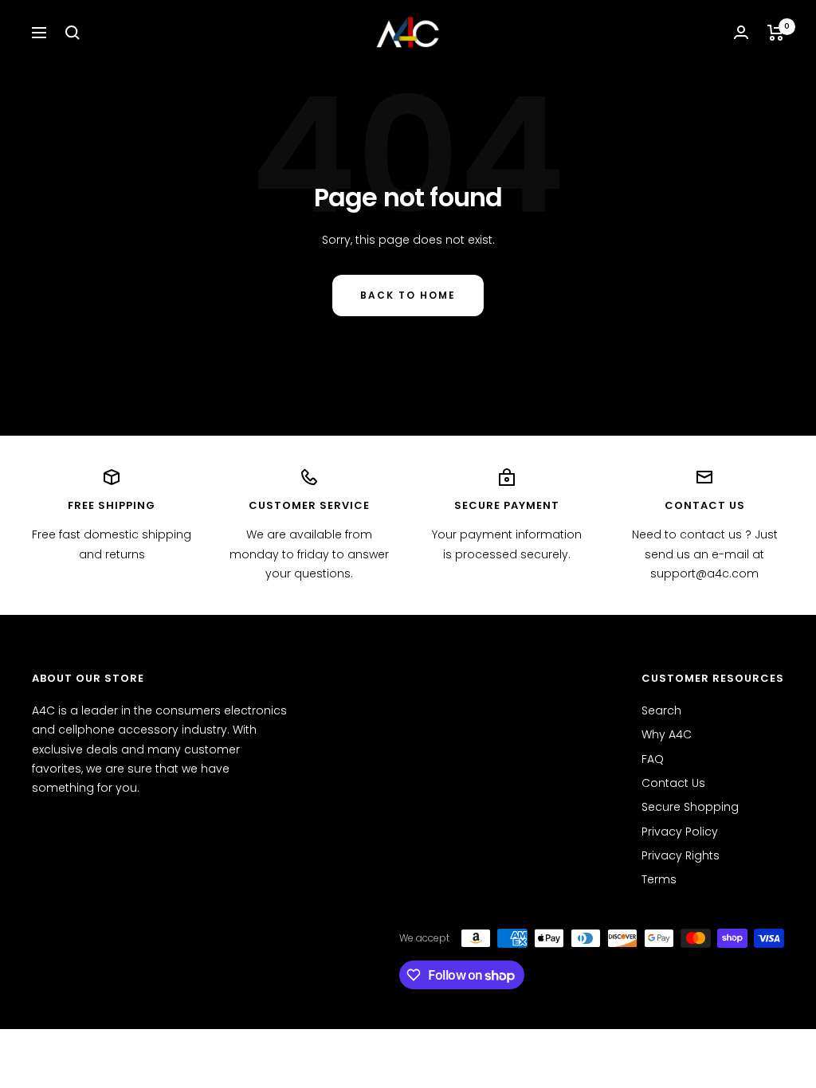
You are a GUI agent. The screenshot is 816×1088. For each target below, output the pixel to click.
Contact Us (673, 783)
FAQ (652, 759)
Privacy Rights (680, 855)
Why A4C (666, 734)
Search (661, 710)
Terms (659, 879)
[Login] (741, 32)
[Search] (72, 32)
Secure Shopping (690, 807)
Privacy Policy (679, 831)
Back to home (408, 295)
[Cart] (775, 33)
